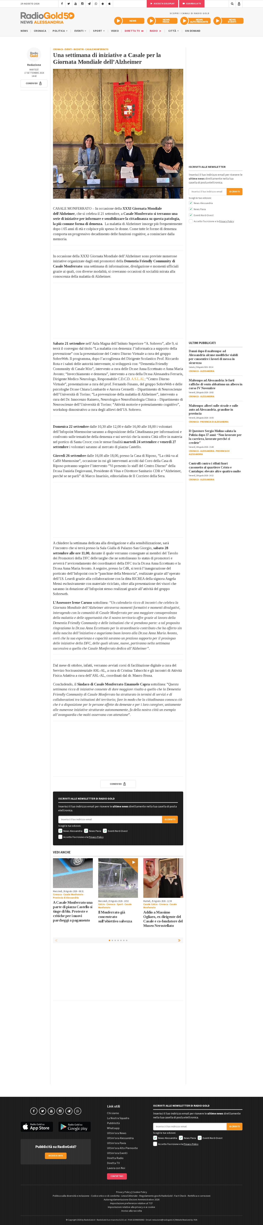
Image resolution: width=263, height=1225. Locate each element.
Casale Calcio (150, 904)
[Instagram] (82, 3)
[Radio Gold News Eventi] (228, 21)
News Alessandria (72, 831)
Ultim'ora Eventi (117, 1153)
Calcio (101, 904)
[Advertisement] (118, 310)
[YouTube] (75, 3)
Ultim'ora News (116, 1133)
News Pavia (95, 831)
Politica (59, 31)
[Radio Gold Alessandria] (47, 17)
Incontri (79, 49)
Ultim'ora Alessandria (120, 1138)
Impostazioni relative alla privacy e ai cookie (131, 1207)
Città (172, 31)
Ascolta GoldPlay (163, 3)
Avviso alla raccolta (131, 1211)
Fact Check (180, 1196)
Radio (154, 31)
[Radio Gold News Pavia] (162, 21)
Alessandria (207, 371)
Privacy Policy (96, 837)
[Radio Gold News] (129, 21)
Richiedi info (55, 1155)
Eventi (79, 31)
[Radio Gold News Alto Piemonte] (195, 21)
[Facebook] (62, 3)
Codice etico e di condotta (105, 1196)
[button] (34, 83)
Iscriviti (170, 819)
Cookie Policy (140, 1192)
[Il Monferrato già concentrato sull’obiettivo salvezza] (118, 878)
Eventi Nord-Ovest (117, 831)
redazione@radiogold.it (163, 1219)
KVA (195, 1219)
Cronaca (40, 31)
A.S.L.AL (138, 379)
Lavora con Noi (116, 1168)
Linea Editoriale (129, 1196)
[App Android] (102, 3)
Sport (98, 31)
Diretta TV (133, 31)
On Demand (193, 31)
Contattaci (117, 1176)
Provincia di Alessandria (66, 897)
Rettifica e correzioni (199, 1196)
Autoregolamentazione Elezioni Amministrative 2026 (131, 1199)
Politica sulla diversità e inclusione (71, 1196)
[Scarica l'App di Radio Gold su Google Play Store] (75, 1127)
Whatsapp (113, 1128)
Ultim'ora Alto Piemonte (122, 1148)
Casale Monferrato (96, 49)
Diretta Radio (115, 1158)
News (24, 31)
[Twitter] (68, 3)
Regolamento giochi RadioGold (155, 1196)
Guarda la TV (193, 3)
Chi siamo (113, 1113)
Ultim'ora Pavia (116, 1143)
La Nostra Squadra (118, 1118)
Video (115, 31)
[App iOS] (109, 3)
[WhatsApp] (96, 3)
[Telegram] (89, 3)
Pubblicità (113, 1123)
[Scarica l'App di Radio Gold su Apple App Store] (37, 1127)
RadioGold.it (89, 1219)
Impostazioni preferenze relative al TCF (131, 1203)
